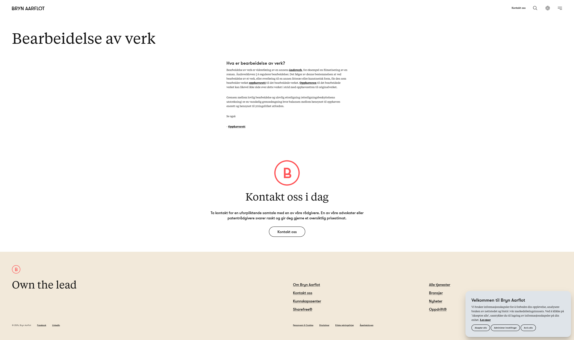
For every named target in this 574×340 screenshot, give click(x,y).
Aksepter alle (481, 327)
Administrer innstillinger (505, 327)
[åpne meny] (560, 8)
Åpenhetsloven (366, 325)
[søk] (535, 8)
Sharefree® (302, 309)
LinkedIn (56, 325)
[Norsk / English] (547, 8)
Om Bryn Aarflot (306, 284)
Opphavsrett (236, 126)
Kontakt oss (519, 7)
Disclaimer (324, 325)
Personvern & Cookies (303, 325)
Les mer (485, 320)
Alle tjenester (439, 284)
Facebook (41, 325)
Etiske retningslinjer (344, 325)
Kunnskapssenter (307, 301)
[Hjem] (28, 8)
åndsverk (295, 70)
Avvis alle (528, 327)
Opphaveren (308, 83)
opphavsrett (257, 83)
